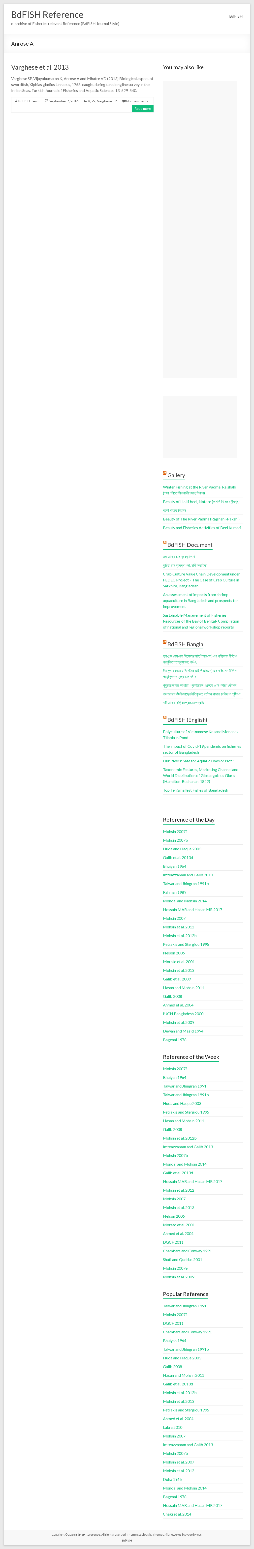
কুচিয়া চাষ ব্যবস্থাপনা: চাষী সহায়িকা (185, 565)
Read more (142, 108)
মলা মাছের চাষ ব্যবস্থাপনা (179, 556)
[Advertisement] (200, 229)
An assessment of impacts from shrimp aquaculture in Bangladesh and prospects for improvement (200, 600)
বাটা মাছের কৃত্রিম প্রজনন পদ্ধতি (183, 702)
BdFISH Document (190, 544)
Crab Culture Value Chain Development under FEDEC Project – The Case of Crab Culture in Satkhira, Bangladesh (201, 580)
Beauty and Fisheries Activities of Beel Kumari (202, 527)
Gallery (176, 475)
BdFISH (236, 16)
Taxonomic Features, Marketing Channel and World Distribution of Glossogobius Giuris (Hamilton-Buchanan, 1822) (200, 775)
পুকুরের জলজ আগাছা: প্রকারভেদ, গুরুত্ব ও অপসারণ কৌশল (199, 685)
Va (93, 101)
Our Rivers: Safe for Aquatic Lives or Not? (198, 760)
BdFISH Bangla (185, 644)
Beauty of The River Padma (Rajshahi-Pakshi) (201, 518)
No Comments (137, 101)
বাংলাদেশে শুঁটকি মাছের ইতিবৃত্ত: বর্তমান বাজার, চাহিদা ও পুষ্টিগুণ (201, 693)
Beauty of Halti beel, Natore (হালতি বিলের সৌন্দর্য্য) (201, 501)
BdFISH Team (28, 101)
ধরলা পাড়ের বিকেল (174, 510)
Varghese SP (107, 101)
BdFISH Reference (47, 14)
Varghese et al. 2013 (40, 67)
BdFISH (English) (187, 719)
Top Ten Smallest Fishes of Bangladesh (195, 790)
